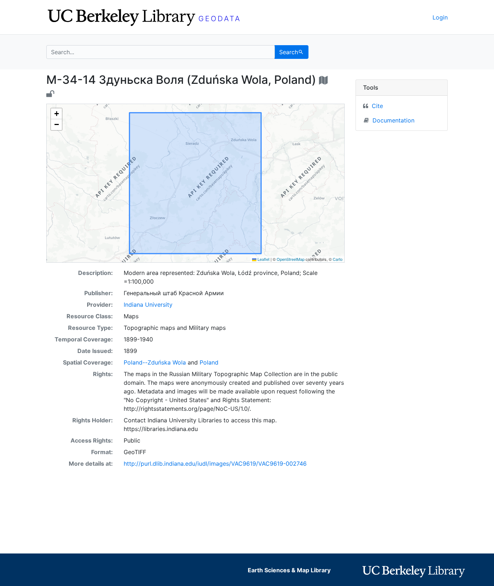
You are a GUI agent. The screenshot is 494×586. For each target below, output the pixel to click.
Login (440, 17)
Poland (209, 362)
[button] (56, 113)
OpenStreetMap (291, 259)
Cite (377, 105)
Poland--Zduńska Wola (155, 362)
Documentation (393, 120)
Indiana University (148, 304)
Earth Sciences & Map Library (289, 570)
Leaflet (262, 259)
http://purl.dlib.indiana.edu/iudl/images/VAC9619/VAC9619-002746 (215, 463)
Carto (337, 259)
